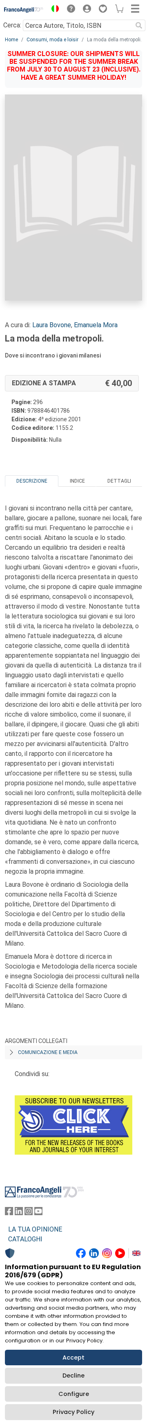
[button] (53, 10)
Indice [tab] (77, 481)
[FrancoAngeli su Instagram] (28, 1213)
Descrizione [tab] (31, 481)
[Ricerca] (138, 25)
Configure (73, 1394)
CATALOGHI (25, 1239)
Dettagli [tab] (119, 481)
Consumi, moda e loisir (52, 40)
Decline (73, 1375)
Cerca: (12, 25)
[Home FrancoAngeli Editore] (24, 10)
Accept (73, 1357)
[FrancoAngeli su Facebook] (9, 1213)
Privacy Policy (73, 1412)
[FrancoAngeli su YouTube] (38, 1213)
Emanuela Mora (96, 325)
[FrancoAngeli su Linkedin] (19, 1213)
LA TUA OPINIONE (35, 1229)
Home (11, 40)
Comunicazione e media (48, 1052)
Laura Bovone (51, 325)
